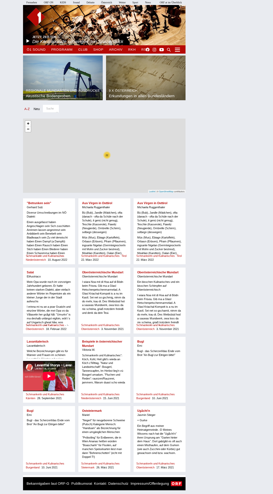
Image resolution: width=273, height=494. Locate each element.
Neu (37, 109)
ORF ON (48, 2)
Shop (98, 49)
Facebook (148, 49)
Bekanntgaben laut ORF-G (48, 483)
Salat (30, 272)
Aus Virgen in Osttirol (97, 203)
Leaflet (152, 191)
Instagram (154, 50)
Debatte (91, 2)
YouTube (161, 50)
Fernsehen (31, 2)
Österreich (106, 2)
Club (83, 49)
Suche (169, 50)
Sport (135, 2)
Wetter (122, 2)
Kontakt (100, 483)
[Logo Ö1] (36, 17)
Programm (62, 49)
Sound (76, 2)
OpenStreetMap (166, 191)
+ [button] (28, 123)
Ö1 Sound (36, 49)
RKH (132, 49)
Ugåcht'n (143, 410)
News (148, 2)
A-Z (27, 109)
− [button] (28, 129)
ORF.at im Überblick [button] (171, 2)
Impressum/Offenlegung (150, 483)
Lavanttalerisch (37, 341)
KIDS (63, 2)
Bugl (140, 341)
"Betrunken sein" (39, 203)
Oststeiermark (92, 410)
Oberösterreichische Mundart (102, 272)
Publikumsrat (81, 483)
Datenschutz (118, 483)
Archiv (116, 49)
